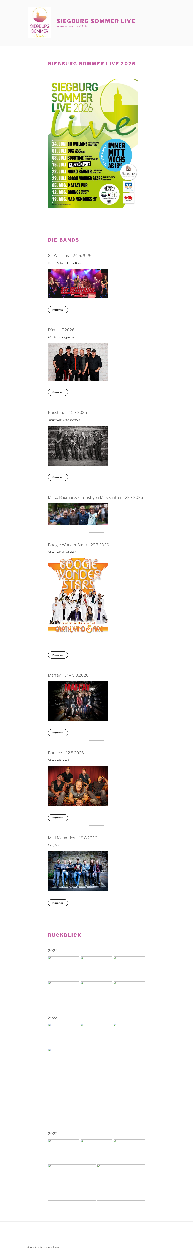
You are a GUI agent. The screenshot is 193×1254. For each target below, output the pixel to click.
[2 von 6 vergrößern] (108, 960)
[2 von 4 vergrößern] (108, 1027)
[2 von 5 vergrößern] (108, 1143)
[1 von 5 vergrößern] (75, 1143)
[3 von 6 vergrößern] (141, 960)
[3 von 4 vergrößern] (141, 1027)
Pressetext (57, 309)
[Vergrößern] (134, 82)
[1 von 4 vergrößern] (75, 1027)
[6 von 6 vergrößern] (141, 985)
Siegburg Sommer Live (96, 21)
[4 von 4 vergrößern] (141, 1052)
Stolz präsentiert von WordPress (43, 1247)
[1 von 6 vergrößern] (75, 960)
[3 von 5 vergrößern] (141, 1143)
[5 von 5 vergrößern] (141, 1168)
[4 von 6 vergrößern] (75, 985)
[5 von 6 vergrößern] (108, 985)
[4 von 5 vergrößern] (91, 1168)
